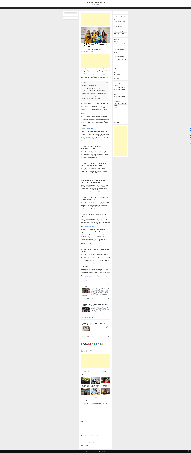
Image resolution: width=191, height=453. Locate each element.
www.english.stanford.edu (90, 143)
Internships (93, 8)
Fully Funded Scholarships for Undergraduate (89, 346)
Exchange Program (117, 39)
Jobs (110, 8)
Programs (100, 8)
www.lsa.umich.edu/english (90, 243)
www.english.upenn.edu (89, 263)
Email (82, 426)
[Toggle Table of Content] (106, 82)
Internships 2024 (117, 63)
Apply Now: (83, 113)
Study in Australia (117, 74)
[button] (81, 344)
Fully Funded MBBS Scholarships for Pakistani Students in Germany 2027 (120, 18)
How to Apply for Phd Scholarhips (120, 59)
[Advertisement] (95, 19)
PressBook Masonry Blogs (104, 451)
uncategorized (116, 78)
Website (82, 431)
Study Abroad (74, 8)
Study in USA (116, 76)
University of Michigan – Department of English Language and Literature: (94, 96)
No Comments (93, 51)
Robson (88, 51)
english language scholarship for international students (90, 349)
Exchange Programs (83, 8)
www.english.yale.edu (89, 128)
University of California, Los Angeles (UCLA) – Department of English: (94, 93)
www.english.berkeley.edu (90, 160)
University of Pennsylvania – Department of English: (91, 98)
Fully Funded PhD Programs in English (87, 350)
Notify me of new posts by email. (87, 442)
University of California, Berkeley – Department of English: (92, 88)
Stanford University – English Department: (89, 87)
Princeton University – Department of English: (90, 95)
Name (82, 421)
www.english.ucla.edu (89, 211)
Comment (83, 406)
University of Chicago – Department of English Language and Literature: (94, 90)
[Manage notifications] (188, 451)
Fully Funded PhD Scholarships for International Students (90, 351)
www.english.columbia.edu (90, 194)
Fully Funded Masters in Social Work (92, 280)
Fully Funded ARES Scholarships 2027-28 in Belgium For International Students (120, 26)
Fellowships (105, 8)
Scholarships (66, 8)
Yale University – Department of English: (89, 85)
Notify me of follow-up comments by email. (89, 439)
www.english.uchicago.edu (90, 177)
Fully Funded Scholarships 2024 (119, 43)
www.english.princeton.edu (90, 226)
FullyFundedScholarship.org (95, 3)
